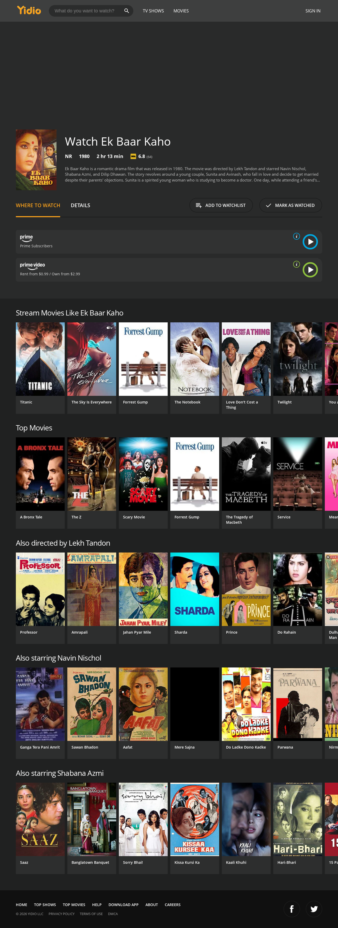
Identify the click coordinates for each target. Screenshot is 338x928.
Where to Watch (38, 205)
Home (21, 904)
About (151, 904)
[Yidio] (29, 12)
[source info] (295, 236)
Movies (181, 11)
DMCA (113, 913)
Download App (124, 904)
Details (80, 205)
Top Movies (74, 904)
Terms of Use (91, 913)
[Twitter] (314, 909)
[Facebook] (292, 909)
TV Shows (153, 11)
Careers (173, 904)
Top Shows (45, 904)
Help (97, 904)
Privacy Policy (61, 913)
